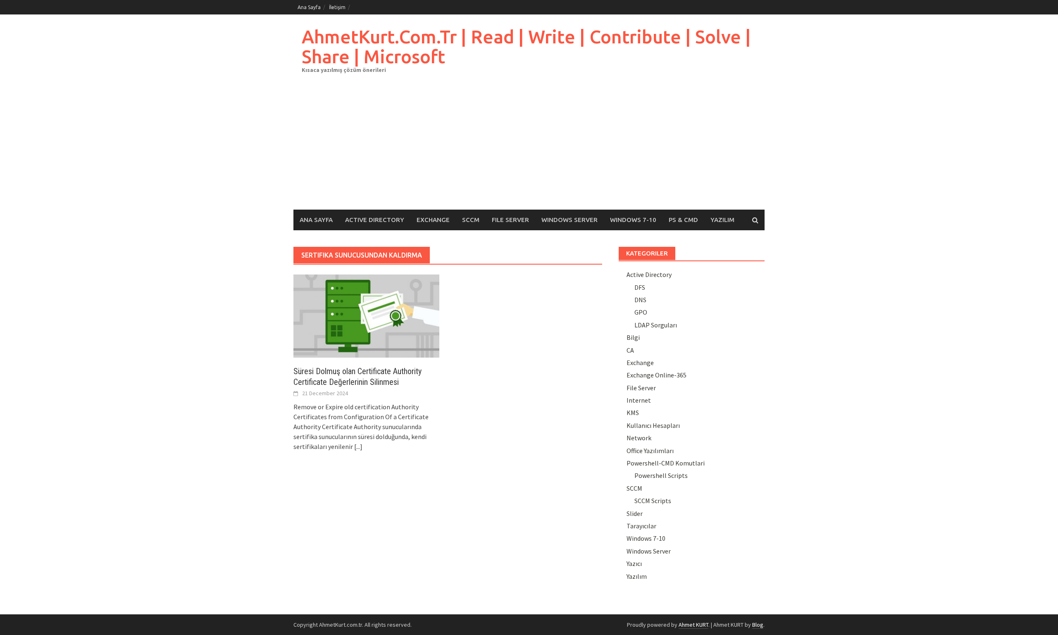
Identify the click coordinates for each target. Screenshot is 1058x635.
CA (630, 350)
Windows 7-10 (633, 219)
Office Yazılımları (650, 450)
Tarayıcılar (641, 526)
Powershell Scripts (661, 475)
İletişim (337, 7)
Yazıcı (634, 563)
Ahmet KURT (693, 624)
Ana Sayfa (309, 7)
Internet (639, 400)
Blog (757, 624)
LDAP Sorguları (655, 325)
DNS (640, 300)
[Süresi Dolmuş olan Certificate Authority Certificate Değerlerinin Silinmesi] (366, 315)
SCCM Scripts (652, 501)
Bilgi (633, 337)
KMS (633, 412)
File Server (510, 219)
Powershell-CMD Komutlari (666, 463)
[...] (358, 446)
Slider (635, 513)
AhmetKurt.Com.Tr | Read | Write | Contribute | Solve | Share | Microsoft (526, 46)
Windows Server (569, 219)
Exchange (433, 219)
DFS (639, 287)
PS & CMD (683, 219)
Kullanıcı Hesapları (653, 425)
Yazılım (722, 219)
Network (639, 438)
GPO (640, 312)
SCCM (470, 219)
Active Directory (374, 219)
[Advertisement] (529, 147)
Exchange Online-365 (656, 375)
